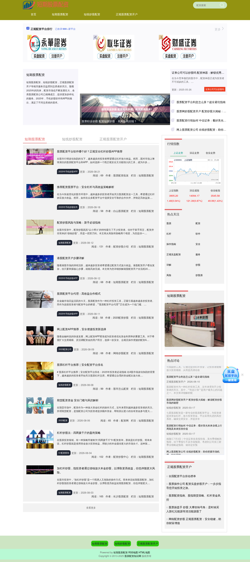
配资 (198, 223)
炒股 (198, 264)
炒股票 (199, 275)
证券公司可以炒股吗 (215, 89)
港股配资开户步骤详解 (70, 258)
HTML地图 (144, 552)
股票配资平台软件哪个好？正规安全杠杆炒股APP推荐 (89, 151)
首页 (33, 14)
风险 (168, 275)
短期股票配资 (60, 14)
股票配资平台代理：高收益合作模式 (79, 293)
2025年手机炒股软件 (68, 206)
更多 (218, 29)
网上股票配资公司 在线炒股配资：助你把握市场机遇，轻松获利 (193, 447)
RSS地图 (133, 552)
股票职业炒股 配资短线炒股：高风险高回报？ (109, 121)
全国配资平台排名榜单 (182, 476)
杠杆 (168, 233)
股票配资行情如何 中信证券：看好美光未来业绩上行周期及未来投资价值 (194, 421)
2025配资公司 (65, 349)
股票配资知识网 (132, 556)
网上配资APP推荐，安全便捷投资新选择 (81, 329)
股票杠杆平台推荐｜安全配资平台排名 (80, 365)
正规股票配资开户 (127, 14)
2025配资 (63, 420)
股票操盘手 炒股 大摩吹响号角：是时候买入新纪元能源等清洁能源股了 (192, 509)
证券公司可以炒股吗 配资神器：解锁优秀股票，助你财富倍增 (209, 73)
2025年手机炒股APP (68, 171)
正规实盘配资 (173, 254)
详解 (168, 264)
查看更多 (91, 507)
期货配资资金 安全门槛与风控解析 (77, 400)
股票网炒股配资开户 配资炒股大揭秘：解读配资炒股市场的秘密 (194, 395)
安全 (198, 244)
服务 (198, 254)
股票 (168, 223)
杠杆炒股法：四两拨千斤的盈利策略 (79, 433)
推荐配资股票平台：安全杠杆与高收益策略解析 (85, 187)
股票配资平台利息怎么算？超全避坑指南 (201, 102)
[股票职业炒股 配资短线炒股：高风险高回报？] (125, 109)
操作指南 (171, 244)
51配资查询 (64, 452)
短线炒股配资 (92, 14)
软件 (198, 233)
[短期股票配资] (46, 4)
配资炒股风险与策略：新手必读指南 (79, 222)
